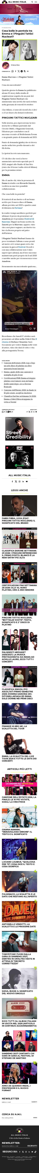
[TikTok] (35, 1152)
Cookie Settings (28, 1157)
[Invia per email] (28, 71)
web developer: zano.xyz (19, 1160)
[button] (25, 71)
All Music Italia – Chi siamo (8, 1156)
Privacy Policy (32, 1156)
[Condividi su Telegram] (22, 71)
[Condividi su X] (19, 71)
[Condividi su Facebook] (16, 71)
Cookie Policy (10, 1157)
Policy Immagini (19, 1157)
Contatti (18, 1156)
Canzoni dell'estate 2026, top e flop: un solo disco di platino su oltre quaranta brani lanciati (19, 366)
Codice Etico (25, 1156)
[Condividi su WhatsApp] (13, 71)
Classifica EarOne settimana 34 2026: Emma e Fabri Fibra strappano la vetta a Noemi (20, 399)
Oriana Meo (15, 65)
